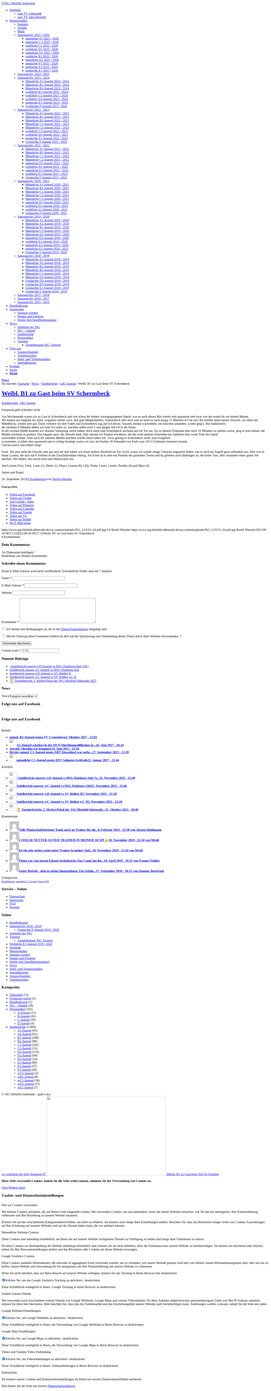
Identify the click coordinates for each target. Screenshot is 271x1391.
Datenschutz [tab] (9, 1372)
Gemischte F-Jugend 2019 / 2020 (38, 929)
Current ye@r (11, 650)
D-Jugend (23, 1023)
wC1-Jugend (25, 1080)
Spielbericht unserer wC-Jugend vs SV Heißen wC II (43, 677)
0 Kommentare (37, 479)
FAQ (13, 903)
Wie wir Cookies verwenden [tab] (19, 1205)
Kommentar (10, 622)
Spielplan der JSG (21, 933)
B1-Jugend (24, 1037)
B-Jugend (23, 1016)
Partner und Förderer (23, 958)
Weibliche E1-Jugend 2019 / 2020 (31, 944)
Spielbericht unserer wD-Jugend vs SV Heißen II (40, 673)
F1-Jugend (24, 1069)
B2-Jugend (24, 1041)
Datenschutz (17, 896)
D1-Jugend (24, 1052)
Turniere (15, 937)
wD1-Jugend (25, 1084)
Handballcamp (8, 881)
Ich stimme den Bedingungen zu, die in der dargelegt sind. (56, 629)
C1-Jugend (24, 1044)
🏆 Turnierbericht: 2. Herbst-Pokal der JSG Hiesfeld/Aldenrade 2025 (53, 680)
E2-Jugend (24, 1066)
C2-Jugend (24, 1048)
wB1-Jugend (68, 383)
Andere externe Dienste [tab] (16, 1293)
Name (7, 578)
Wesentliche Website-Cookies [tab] (20, 1232)
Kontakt (15, 907)
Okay (5, 1187)
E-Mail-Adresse (13, 585)
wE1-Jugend (25, 1087)
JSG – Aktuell (18, 1005)
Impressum (16, 900)
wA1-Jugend (25, 1073)
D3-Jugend (24, 1059)
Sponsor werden (20, 954)
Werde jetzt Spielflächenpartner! (30, 961)
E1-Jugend (24, 1062)
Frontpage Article (20, 998)
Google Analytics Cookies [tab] (18, 1256)
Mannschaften (18, 951)
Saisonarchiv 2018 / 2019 (25, 926)
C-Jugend (23, 1019)
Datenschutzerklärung (74, 629)
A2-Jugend (24, 1034)
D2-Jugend (24, 1055)
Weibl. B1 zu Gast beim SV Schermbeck (56, 393)
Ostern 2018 (43, 881)
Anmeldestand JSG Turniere (35, 940)
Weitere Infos (17, 1187)
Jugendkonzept (19, 972)
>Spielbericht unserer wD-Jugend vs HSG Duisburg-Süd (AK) (49, 666)
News (5, 380)
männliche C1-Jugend (26, 881)
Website (7, 592)
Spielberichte (49, 383)
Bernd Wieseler (62, 479)
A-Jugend (23, 1012)
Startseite (23, 383)
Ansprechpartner (20, 976)
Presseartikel (17, 1009)
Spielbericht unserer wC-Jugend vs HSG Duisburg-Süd (44, 670)
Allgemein (16, 995)
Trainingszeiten (19, 979)
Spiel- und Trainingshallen (26, 969)
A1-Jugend (24, 1030)
